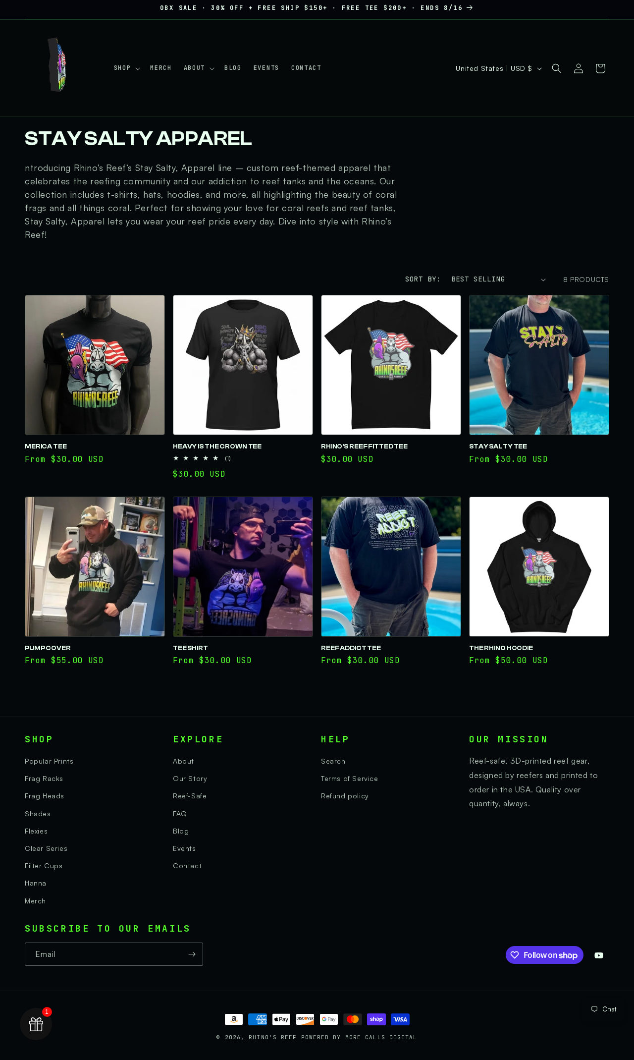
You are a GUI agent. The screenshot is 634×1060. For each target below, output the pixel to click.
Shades (38, 813)
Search (333, 761)
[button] (126, 68)
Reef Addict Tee (351, 648)
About (183, 761)
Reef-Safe (190, 795)
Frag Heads (44, 795)
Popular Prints (49, 761)
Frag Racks (44, 778)
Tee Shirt (190, 648)
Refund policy (345, 795)
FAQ (180, 813)
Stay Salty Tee (498, 447)
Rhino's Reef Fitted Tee (364, 447)
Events (184, 848)
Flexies (36, 831)
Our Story (190, 778)
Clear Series (46, 848)
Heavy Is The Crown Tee (217, 447)
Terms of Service (349, 778)
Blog (181, 831)
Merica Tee (46, 447)
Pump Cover (48, 648)
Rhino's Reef (275, 1037)
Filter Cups (44, 865)
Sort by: (423, 279)
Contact (187, 865)
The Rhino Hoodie (501, 648)
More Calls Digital (381, 1037)
